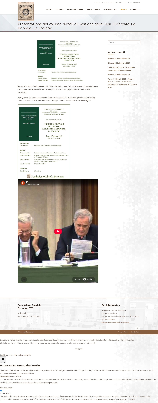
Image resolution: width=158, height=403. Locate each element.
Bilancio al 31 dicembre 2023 (119, 75)
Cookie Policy (135, 332)
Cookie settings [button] (6, 355)
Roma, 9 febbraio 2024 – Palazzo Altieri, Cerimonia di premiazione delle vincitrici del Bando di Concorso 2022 (122, 83)
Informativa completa (22, 355)
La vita (59, 9)
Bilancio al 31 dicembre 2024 (119, 63)
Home (49, 9)
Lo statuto (93, 9)
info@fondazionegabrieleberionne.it (115, 322)
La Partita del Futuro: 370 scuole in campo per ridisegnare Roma (121, 68)
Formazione (110, 9)
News (124, 9)
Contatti (135, 9)
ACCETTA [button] (79, 349)
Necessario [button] (4, 376)
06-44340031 (110, 319)
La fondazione (75, 9)
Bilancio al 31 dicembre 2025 (119, 59)
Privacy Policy (123, 332)
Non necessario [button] (6, 388)
